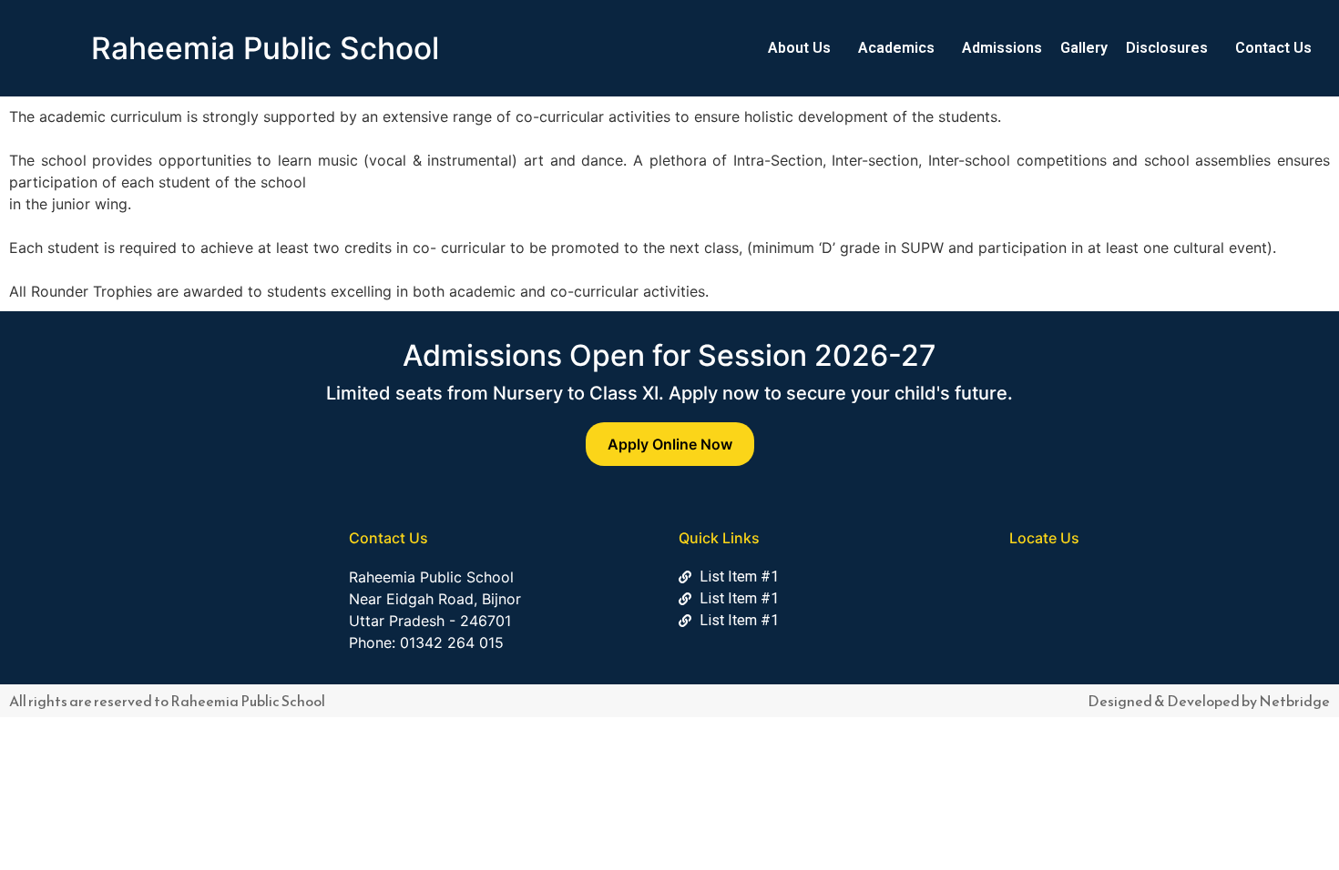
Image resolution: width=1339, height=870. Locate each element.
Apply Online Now (670, 444)
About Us (799, 47)
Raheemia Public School (265, 48)
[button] (804, 48)
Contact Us (1273, 47)
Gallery (1084, 47)
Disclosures (1167, 47)
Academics (896, 47)
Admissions (1002, 47)
